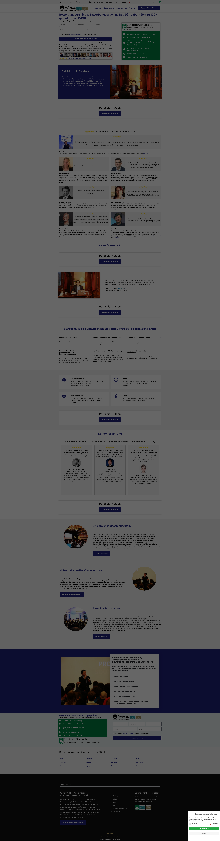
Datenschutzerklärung (204, 838)
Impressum (212, 838)
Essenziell (194, 823)
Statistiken (215, 823)
